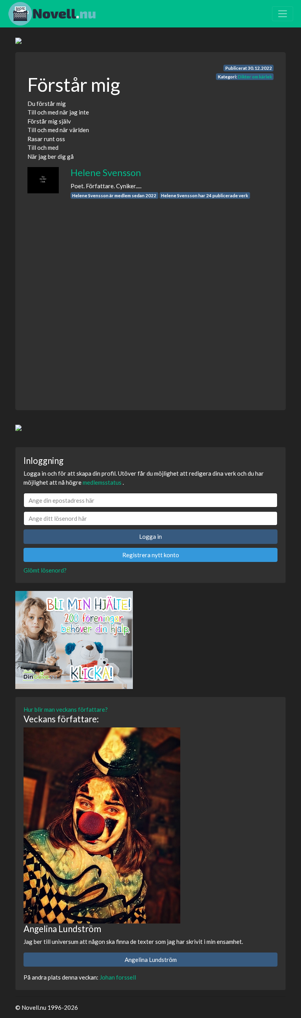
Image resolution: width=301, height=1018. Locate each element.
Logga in (150, 536)
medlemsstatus (102, 482)
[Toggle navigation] (282, 13)
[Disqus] (150, 297)
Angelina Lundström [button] (151, 959)
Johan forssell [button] (118, 977)
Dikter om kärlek (255, 76)
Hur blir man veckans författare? (66, 709)
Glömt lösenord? (45, 570)
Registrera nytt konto (150, 554)
